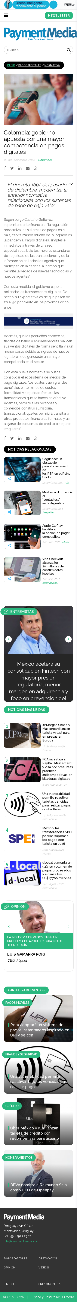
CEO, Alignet (17, 960)
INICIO (11, 65)
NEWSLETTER (59, 15)
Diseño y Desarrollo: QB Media (52, 1297)
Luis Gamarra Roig (26, 954)
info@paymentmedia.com (22, 1241)
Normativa (52, 65)
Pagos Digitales (29, 65)
